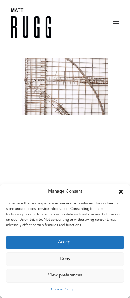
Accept (65, 242)
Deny (65, 259)
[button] (121, 192)
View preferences (65, 275)
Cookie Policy (62, 289)
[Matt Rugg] (31, 23)
